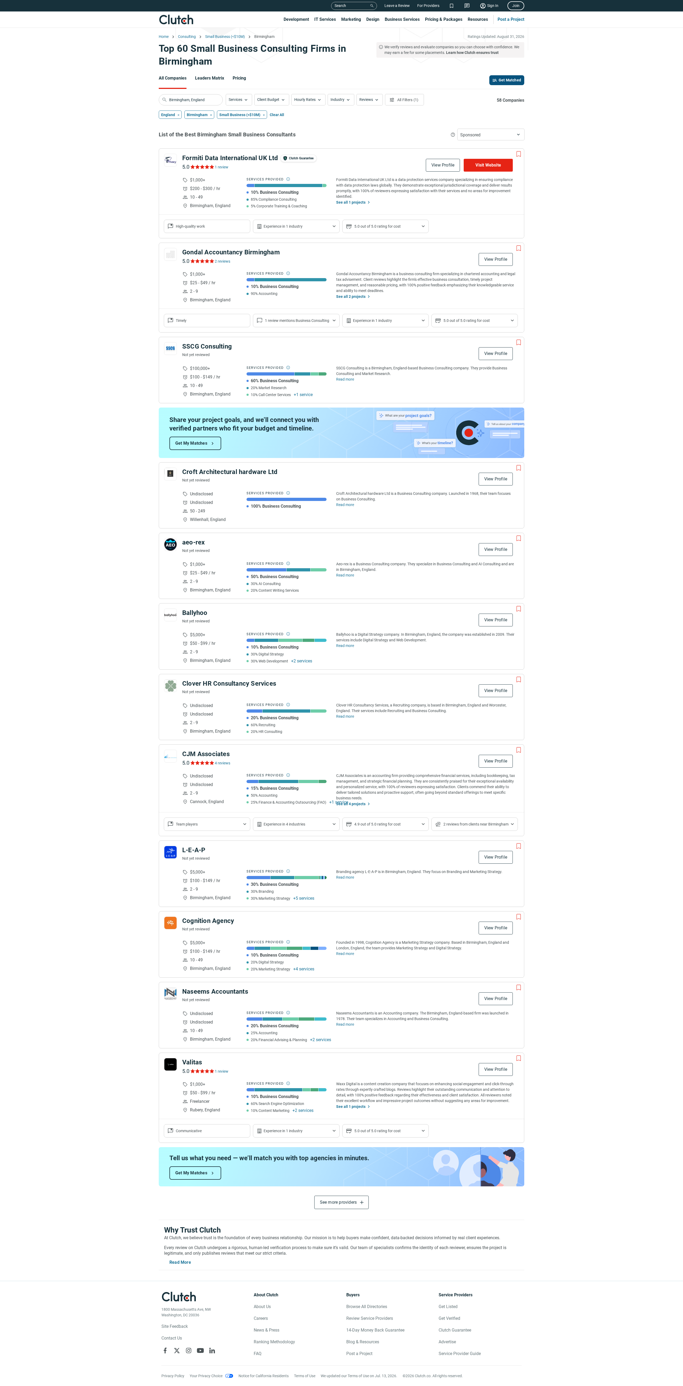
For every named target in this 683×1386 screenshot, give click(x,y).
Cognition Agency (208, 921)
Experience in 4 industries (284, 824)
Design (372, 19)
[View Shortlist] (451, 5)
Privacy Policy (172, 1376)
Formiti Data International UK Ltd (230, 158)
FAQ (257, 1353)
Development (296, 19)
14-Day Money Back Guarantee (375, 1330)
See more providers (338, 1202)
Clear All (277, 115)
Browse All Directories (366, 1306)
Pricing (239, 78)
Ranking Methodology (274, 1341)
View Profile (442, 165)
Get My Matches (191, 443)
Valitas (192, 1062)
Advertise (447, 1341)
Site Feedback (174, 1326)
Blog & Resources (362, 1341)
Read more (345, 379)
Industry (337, 99)
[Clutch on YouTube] (200, 1350)
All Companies (172, 78)
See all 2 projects (351, 296)
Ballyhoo (195, 613)
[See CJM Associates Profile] (170, 756)
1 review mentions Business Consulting (297, 320)
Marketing (351, 19)
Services (235, 99)
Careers (261, 1318)
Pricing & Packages (443, 19)
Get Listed (448, 1306)
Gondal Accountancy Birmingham (231, 252)
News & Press (266, 1330)
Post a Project (511, 19)
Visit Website (488, 165)
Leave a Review (397, 5)
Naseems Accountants (215, 991)
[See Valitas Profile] (170, 1064)
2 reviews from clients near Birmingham (476, 824)
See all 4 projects (351, 804)
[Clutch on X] (177, 1350)
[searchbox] (191, 99)
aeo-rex (193, 542)
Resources (478, 19)
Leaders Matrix (209, 78)
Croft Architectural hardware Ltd (229, 472)
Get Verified (449, 1318)
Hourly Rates (305, 99)
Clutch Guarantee (455, 1330)
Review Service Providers (369, 1318)
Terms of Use (304, 1376)
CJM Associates (206, 754)
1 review (221, 167)
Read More (180, 1262)
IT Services (325, 19)
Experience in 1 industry (283, 226)
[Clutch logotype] (176, 19)
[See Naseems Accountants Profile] (170, 993)
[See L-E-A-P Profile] (170, 852)
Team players (187, 824)
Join (515, 5)
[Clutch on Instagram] (188, 1350)
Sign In (492, 5)
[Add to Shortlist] (518, 154)
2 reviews (222, 261)
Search (340, 5)
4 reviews (222, 763)
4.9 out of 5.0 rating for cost (377, 824)
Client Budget (268, 99)
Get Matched (510, 80)
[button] (239, 99)
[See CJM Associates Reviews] (202, 762)
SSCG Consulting (207, 346)
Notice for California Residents (264, 1376)
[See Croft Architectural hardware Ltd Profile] (170, 474)
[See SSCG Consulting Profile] (170, 348)
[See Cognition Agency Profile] (170, 923)
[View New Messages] (467, 5)
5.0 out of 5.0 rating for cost (377, 226)
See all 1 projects (351, 202)
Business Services (402, 19)
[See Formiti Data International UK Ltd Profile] (170, 160)
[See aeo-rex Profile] (170, 544)
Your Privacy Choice (206, 1376)
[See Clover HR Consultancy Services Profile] (170, 685)
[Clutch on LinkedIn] (212, 1350)
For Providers (428, 5)
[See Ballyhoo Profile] (170, 615)
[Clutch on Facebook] (165, 1350)
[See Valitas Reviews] (202, 1071)
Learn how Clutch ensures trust (472, 52)
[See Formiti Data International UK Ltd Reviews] (202, 166)
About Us (262, 1306)
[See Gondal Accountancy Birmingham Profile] (170, 254)
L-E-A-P (193, 850)
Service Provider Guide (460, 1353)
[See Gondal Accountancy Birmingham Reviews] (202, 261)
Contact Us (171, 1338)
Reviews (366, 99)
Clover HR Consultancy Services (229, 683)
